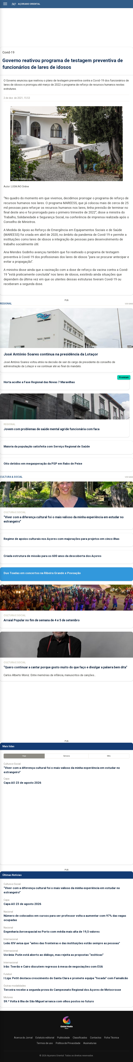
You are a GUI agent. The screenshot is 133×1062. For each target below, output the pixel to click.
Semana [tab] (66, 756)
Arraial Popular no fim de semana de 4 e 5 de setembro (42, 620)
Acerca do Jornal (23, 1037)
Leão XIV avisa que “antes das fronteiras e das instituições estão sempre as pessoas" (62, 943)
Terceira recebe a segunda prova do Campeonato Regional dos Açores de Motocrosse (62, 989)
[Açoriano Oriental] (66, 1029)
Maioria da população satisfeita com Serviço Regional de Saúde (47, 446)
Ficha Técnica (111, 1037)
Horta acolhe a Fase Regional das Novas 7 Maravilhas (39, 382)
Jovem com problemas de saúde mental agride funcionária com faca (51, 429)
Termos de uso (45, 1043)
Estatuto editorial (45, 1037)
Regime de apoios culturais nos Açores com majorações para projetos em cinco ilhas (61, 539)
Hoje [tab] (24, 756)
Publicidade (63, 1037)
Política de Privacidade (68, 1043)
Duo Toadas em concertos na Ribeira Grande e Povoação (42, 573)
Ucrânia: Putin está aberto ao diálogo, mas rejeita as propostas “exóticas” (54, 954)
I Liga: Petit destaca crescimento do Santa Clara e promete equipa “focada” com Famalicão (66, 978)
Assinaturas (89, 1043)
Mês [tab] (109, 756)
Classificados (80, 1037)
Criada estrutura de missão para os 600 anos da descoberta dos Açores (52, 556)
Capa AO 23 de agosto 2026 (22, 782)
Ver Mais (129, 304)
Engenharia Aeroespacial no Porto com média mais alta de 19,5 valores (52, 931)
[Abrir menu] (5, 4)
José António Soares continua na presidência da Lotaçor (51, 354)
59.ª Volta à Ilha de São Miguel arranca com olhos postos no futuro (49, 1001)
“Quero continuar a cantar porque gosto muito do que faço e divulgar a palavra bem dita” (65, 667)
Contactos (95, 1037)
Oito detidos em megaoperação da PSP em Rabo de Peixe (43, 463)
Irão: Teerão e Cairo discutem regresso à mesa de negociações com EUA (53, 966)
